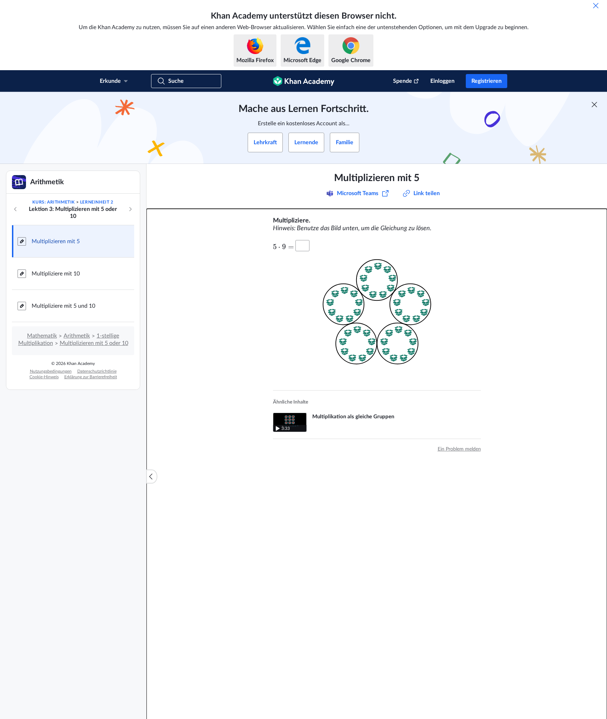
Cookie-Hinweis (44, 377)
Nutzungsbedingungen (51, 371)
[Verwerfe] (595, 5)
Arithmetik (77, 336)
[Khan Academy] (303, 81)
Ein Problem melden (459, 449)
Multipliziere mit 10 (56, 274)
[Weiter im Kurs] (130, 209)
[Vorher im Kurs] (15, 209)
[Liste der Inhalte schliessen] (151, 477)
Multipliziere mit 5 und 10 (63, 306)
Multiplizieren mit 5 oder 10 (94, 343)
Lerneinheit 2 (96, 202)
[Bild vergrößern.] (376, 315)
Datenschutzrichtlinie (97, 371)
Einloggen (442, 81)
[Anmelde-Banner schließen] (594, 105)
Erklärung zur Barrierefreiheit (90, 377)
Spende (402, 81)
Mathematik (42, 336)
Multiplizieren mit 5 (56, 241)
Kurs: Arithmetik (53, 202)
